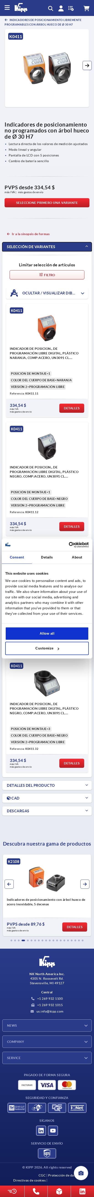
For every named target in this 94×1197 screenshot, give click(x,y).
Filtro (49, 275)
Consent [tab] (17, 557)
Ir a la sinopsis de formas (31, 234)
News (12, 1025)
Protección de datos (63, 1175)
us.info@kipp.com (49, 1011)
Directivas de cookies (29, 1180)
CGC (42, 1175)
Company (15, 1042)
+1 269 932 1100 (49, 998)
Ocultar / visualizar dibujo (50, 293)
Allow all (47, 633)
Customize (44, 648)
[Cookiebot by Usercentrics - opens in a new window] (69, 545)
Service (14, 1058)
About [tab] (77, 557)
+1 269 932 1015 (49, 1005)
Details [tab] (47, 557)
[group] (47, 895)
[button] (87, 65)
